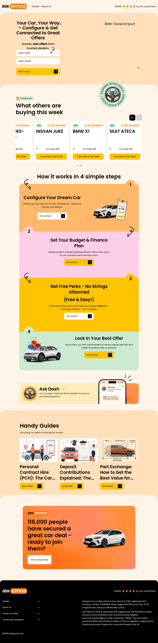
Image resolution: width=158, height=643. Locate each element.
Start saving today (39, 559)
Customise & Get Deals (33, 156)
